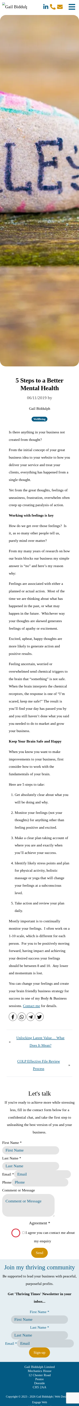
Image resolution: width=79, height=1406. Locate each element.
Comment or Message (18, 1190)
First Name (12, 1143)
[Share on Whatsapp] (22, 1017)
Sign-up (39, 1352)
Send (39, 1253)
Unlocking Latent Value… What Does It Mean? (40, 1041)
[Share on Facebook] (13, 1017)
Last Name (11, 1158)
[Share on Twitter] (39, 1017)
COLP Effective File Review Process (38, 1065)
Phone (6, 1182)
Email (8, 1174)
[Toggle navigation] (72, 7)
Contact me (31, 1006)
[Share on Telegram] (31, 1017)
